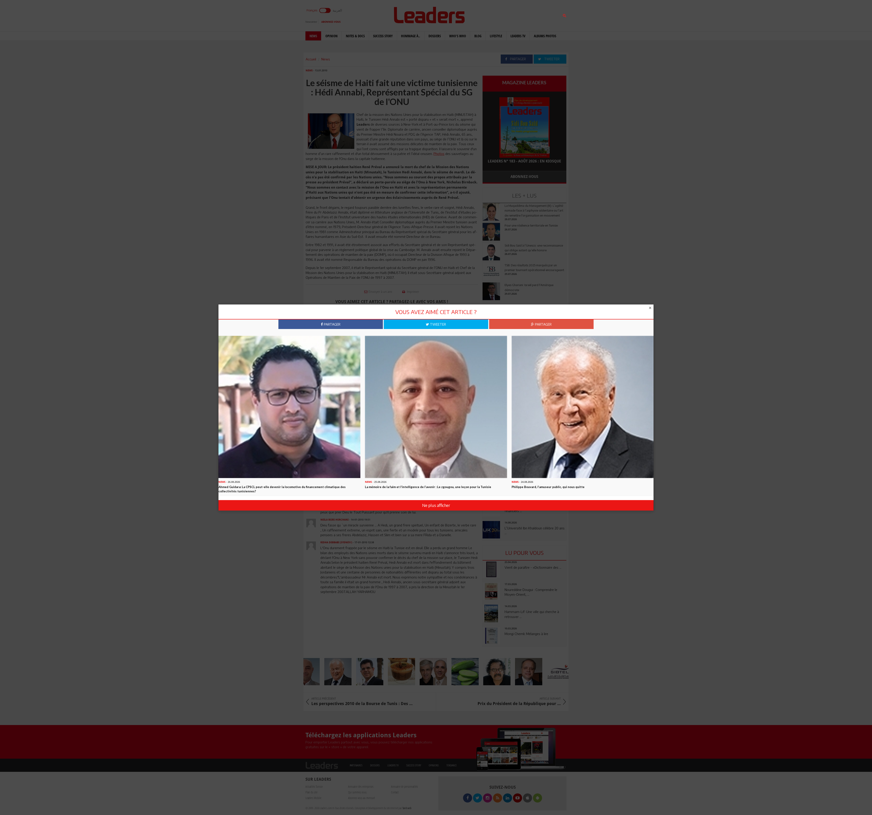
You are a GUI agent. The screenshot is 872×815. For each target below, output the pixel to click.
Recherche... (493, 14)
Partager (331, 324)
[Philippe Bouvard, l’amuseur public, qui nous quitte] (583, 406)
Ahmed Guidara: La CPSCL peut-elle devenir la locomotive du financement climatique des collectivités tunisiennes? (282, 489)
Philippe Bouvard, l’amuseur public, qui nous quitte (548, 487)
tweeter (437, 324)
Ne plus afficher (436, 505)
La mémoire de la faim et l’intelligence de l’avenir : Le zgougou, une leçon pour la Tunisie (428, 487)
